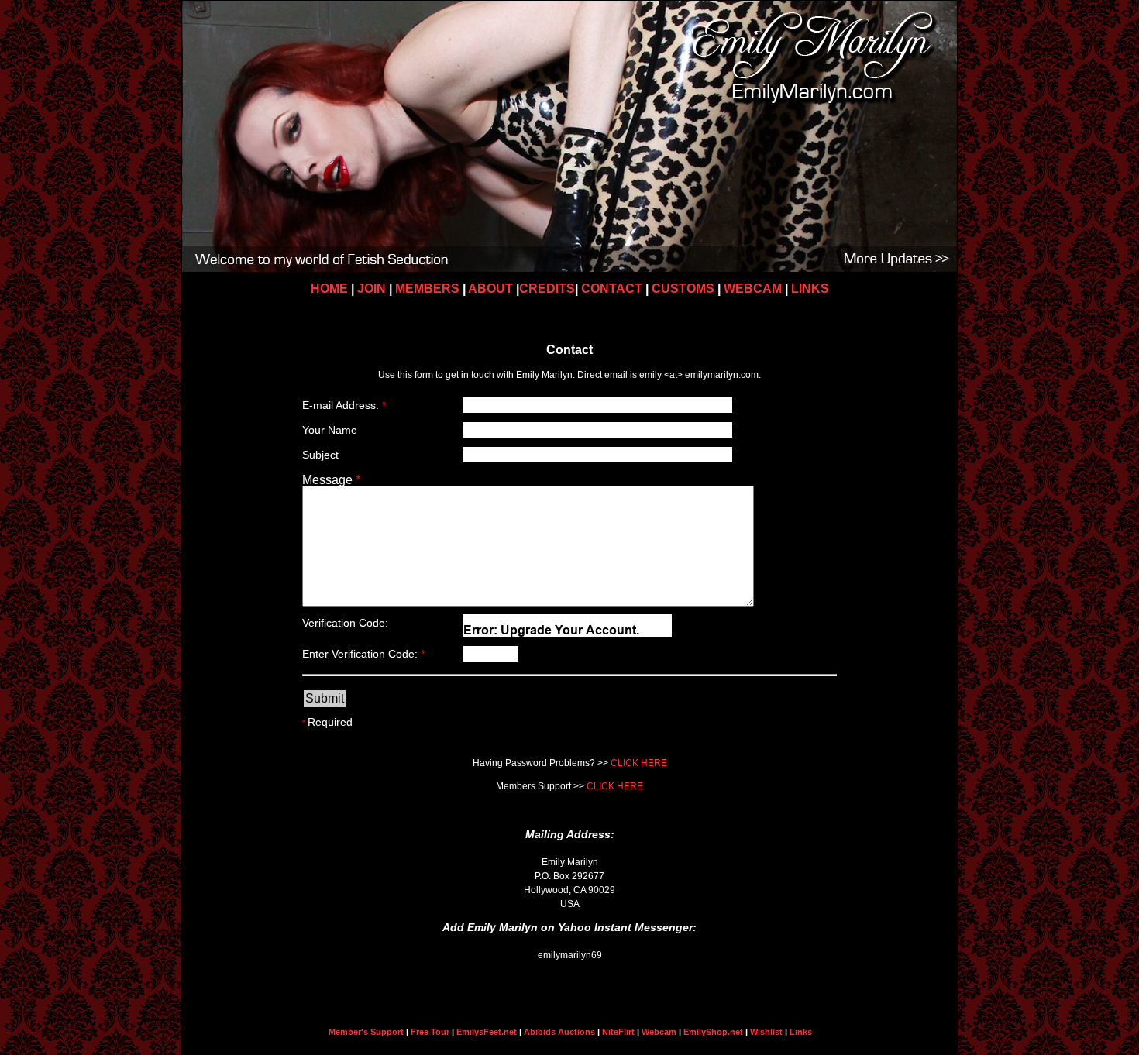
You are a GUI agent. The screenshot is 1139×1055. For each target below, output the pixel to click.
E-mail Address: (344, 405)
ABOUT (492, 288)
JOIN (373, 288)
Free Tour (430, 1031)
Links (801, 1031)
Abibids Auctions (560, 1031)
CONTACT (611, 288)
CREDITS (547, 288)
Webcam (659, 1031)
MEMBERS (429, 288)
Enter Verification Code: (363, 654)
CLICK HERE (639, 763)
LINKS (810, 288)
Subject (320, 454)
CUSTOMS (683, 288)
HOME (331, 288)
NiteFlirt (618, 1031)
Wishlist (766, 1031)
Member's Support (366, 1031)
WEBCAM (751, 288)
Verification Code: (345, 623)
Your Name (329, 430)
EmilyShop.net (713, 1031)
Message (331, 479)
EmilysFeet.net (486, 1031)
